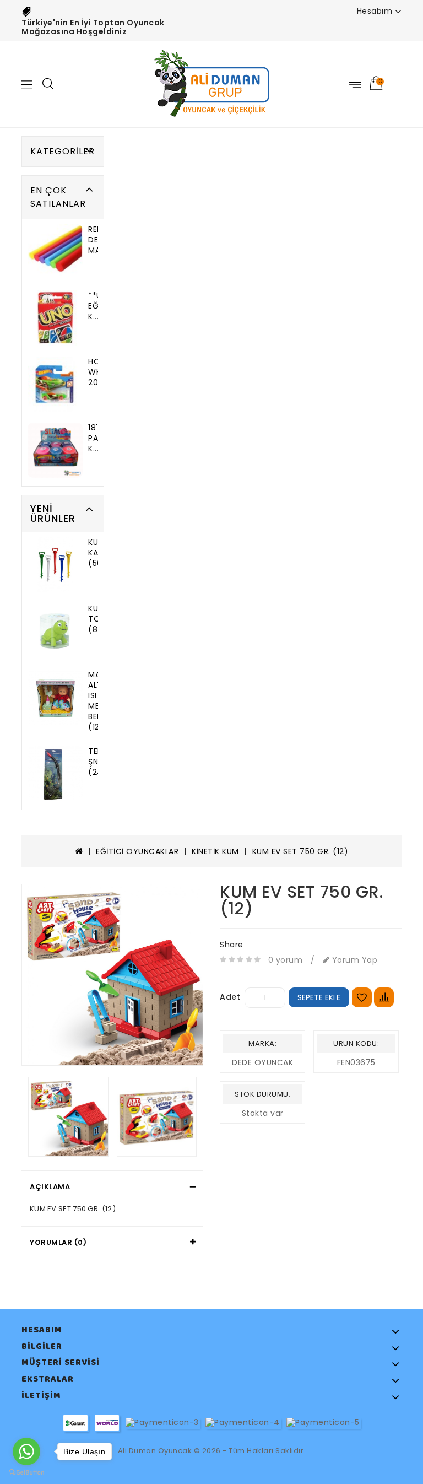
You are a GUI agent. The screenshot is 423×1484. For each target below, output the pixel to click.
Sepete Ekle (318, 997)
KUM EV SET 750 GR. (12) (300, 851)
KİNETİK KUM (215, 851)
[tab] (112, 1187)
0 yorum (285, 959)
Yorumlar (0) (58, 1242)
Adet (230, 997)
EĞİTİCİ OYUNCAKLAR (137, 851)
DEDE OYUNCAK (262, 1062)
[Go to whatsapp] (26, 1451)
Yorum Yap (353, 959)
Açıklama (50, 1186)
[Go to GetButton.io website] (26, 1472)
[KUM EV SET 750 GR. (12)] (112, 975)
